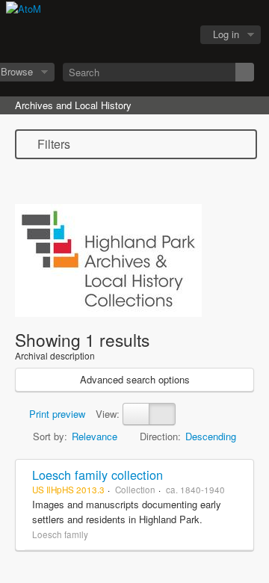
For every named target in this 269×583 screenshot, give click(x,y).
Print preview (55, 414)
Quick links (172, 35)
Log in (226, 34)
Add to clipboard (238, 474)
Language (135, 35)
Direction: (160, 436)
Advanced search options (135, 379)
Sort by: (50, 436)
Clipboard (98, 35)
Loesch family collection (97, 475)
